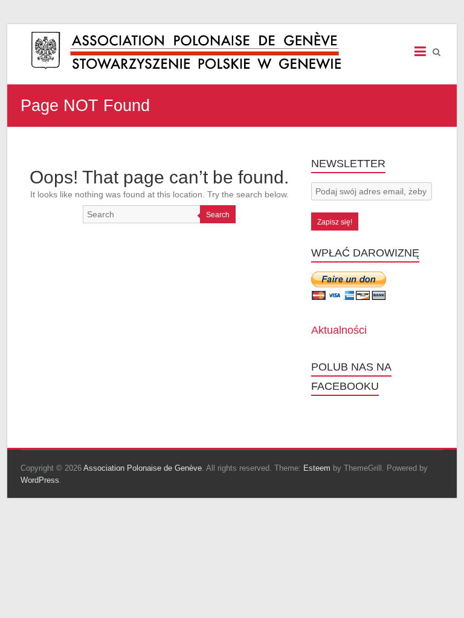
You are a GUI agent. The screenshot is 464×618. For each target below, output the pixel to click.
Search (218, 215)
